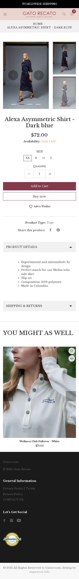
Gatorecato (11, 462)
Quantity (39, 166)
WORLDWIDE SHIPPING (39, 4)
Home (38, 23)
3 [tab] (30, 104)
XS (28, 158)
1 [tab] (13, 104)
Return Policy (13, 494)
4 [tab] (38, 104)
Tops (50, 222)
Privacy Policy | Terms (19, 488)
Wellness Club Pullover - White (39, 441)
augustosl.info (39, 572)
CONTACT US (13, 499)
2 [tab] (22, 104)
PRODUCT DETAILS (21, 247)
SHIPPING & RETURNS (24, 306)
